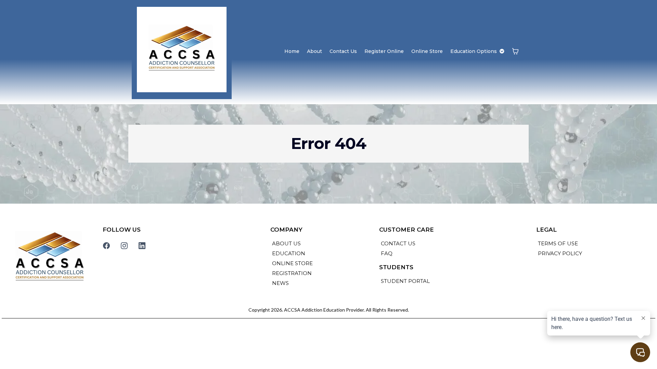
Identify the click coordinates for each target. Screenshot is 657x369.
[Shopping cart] (515, 51)
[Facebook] (106, 246)
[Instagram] (124, 246)
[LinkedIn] (142, 246)
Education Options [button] (474, 51)
